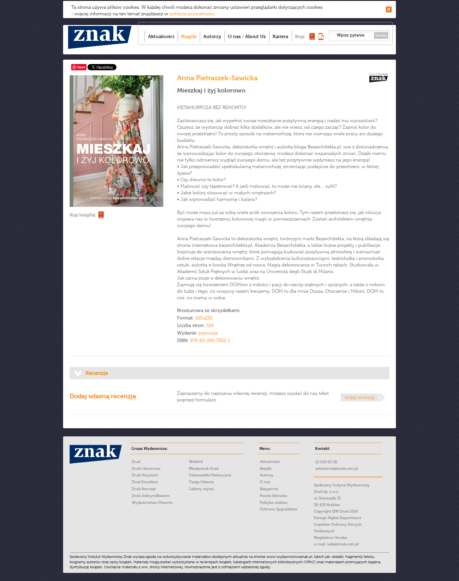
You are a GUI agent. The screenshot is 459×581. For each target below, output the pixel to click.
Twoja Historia (201, 482)
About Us (255, 36)
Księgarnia (269, 489)
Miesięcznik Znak (204, 468)
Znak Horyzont (145, 475)
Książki (188, 36)
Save (81, 67)
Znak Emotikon (145, 482)
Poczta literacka (273, 496)
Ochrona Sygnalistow (278, 509)
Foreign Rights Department (337, 518)
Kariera (280, 36)
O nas (234, 36)
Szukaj (381, 35)
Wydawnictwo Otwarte (152, 502)
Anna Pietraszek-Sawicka (217, 78)
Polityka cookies (273, 502)
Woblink (196, 461)
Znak (136, 461)
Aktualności (161, 36)
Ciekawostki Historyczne (210, 475)
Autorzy (212, 36)
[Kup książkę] (312, 38)
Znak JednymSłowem (151, 496)
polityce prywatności (192, 14)
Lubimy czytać (201, 489)
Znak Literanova (146, 468)
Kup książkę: (83, 215)
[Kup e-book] (320, 38)
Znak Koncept (144, 489)
